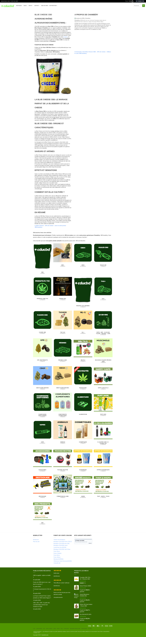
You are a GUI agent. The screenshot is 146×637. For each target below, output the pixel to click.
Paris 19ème (57, 557)
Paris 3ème (57, 551)
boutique (65, 36)
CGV (34, 628)
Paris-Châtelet (57, 553)
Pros (58, 628)
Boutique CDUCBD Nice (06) (61, 543)
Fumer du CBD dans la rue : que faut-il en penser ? (41, 583)
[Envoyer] (143, 5)
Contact (36, 5)
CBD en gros (44, 5)
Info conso (49, 628)
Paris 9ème (57, 555)
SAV (44, 628)
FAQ (62, 628)
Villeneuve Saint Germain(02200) (63, 561)
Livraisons (39, 628)
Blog (25, 5)
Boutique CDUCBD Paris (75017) (63, 541)
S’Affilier (66, 628)
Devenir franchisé (75, 628)
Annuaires (84, 628)
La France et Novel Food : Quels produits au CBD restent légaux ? (42, 596)
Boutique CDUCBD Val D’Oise (62, 549)
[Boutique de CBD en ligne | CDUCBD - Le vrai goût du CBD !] (7, 5)
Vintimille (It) (57, 563)
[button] (129, 1)
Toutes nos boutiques (59, 539)
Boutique (19, 5)
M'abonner (36, 539)
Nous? (30, 5)
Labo (54, 628)
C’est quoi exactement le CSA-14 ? (42, 590)
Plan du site (36, 541)
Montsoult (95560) (58, 559)
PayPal (90, 628)
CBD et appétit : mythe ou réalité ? (41, 576)
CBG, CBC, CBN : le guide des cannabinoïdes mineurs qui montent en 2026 (41, 604)
